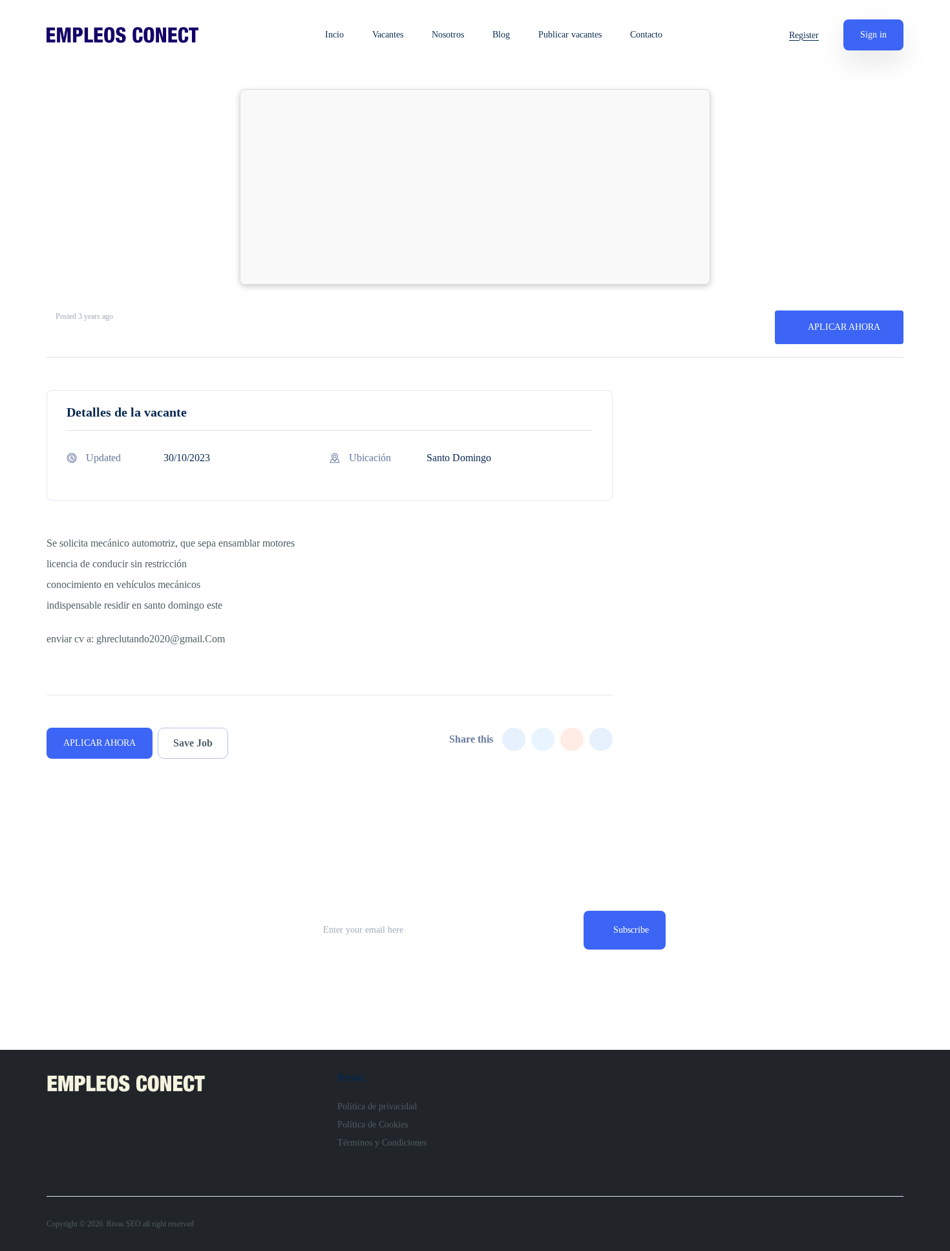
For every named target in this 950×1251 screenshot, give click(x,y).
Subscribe (631, 930)
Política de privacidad (377, 1106)
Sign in (873, 34)
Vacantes (387, 34)
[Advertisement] (475, 186)
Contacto (646, 34)
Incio (334, 34)
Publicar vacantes (570, 34)
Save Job (193, 742)
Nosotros (448, 34)
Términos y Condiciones (382, 1143)
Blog (501, 34)
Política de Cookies (372, 1124)
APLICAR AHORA (844, 327)
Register (804, 35)
